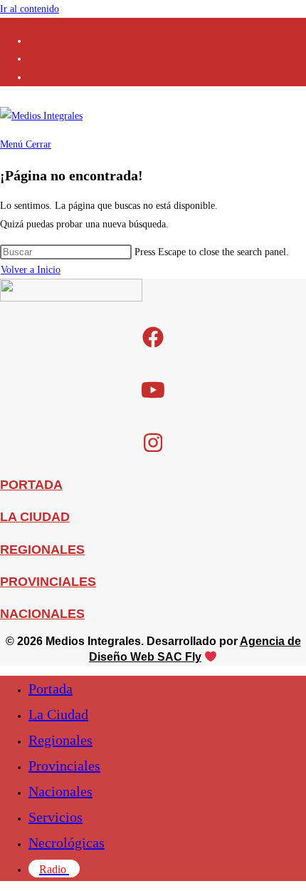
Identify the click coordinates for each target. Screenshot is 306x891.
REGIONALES (42, 549)
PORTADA (31, 485)
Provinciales (64, 765)
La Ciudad (58, 714)
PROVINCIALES (48, 582)
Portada (50, 688)
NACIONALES (42, 614)
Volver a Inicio (30, 269)
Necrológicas (66, 842)
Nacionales (60, 791)
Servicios (55, 817)
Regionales (60, 740)
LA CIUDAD (35, 517)
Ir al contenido (29, 9)
